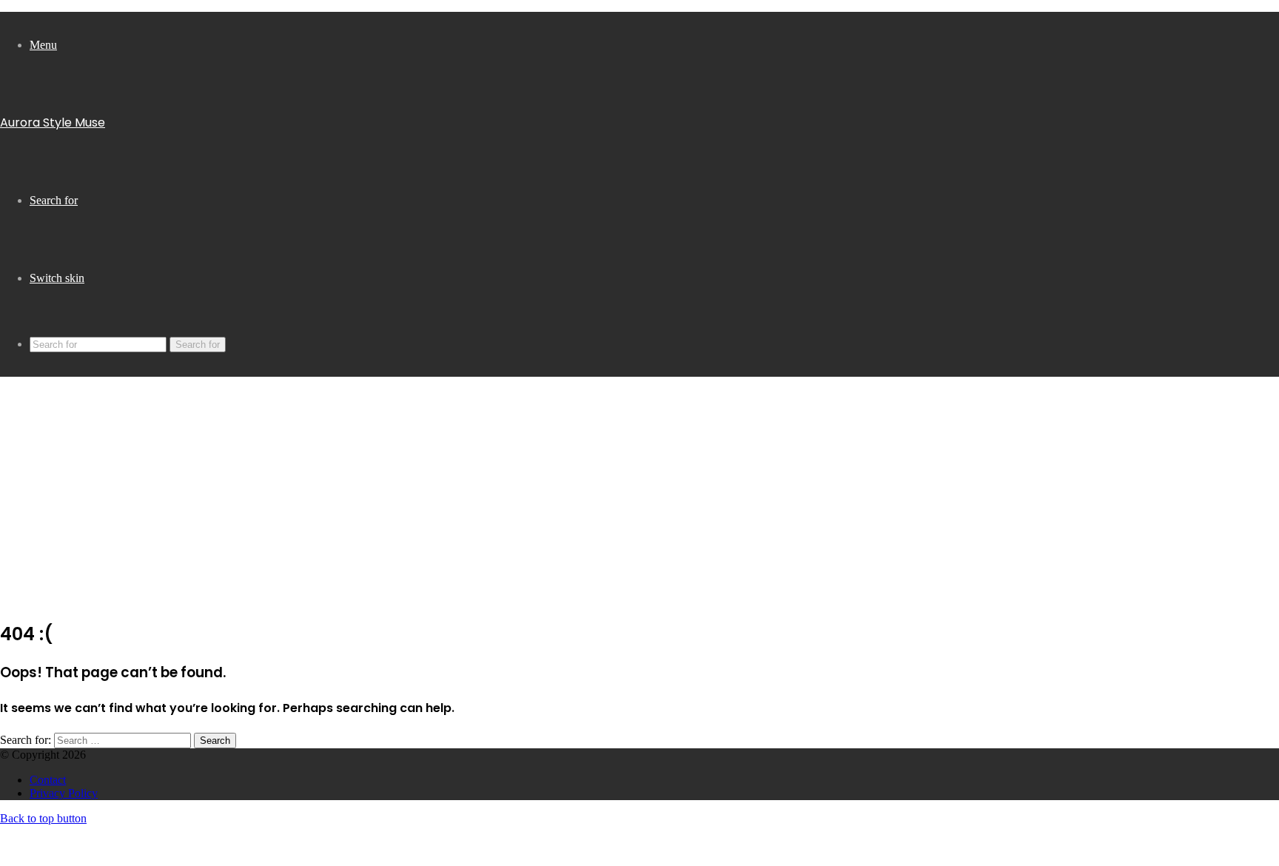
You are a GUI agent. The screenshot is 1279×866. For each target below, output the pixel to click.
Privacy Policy (64, 793)
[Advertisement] (639, 502)
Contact (48, 779)
